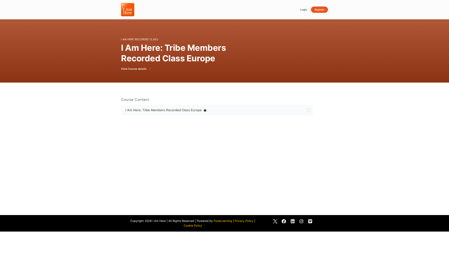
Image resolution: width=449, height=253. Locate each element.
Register (319, 9)
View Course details (134, 68)
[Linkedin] (292, 221)
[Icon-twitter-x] (275, 221)
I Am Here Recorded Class (139, 39)
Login (303, 9)
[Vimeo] (310, 221)
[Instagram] (301, 221)
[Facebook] (284, 221)
